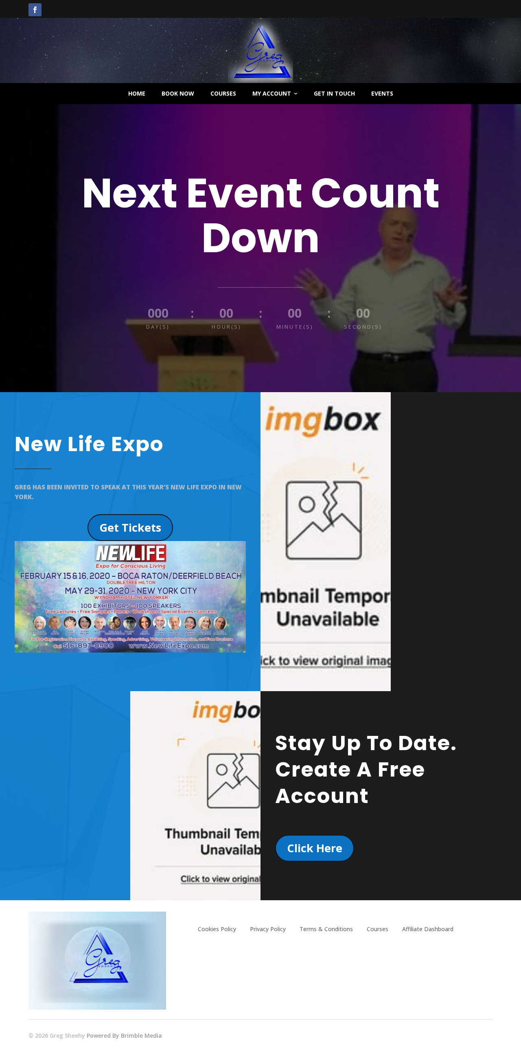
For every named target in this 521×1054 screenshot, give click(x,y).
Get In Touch (334, 93)
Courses (223, 93)
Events (382, 93)
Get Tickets (130, 527)
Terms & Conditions (326, 929)
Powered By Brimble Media (124, 1035)
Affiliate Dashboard (427, 929)
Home (136, 93)
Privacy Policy (268, 929)
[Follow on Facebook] (35, 9)
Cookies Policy (217, 929)
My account (271, 93)
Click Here (314, 847)
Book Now (178, 93)
